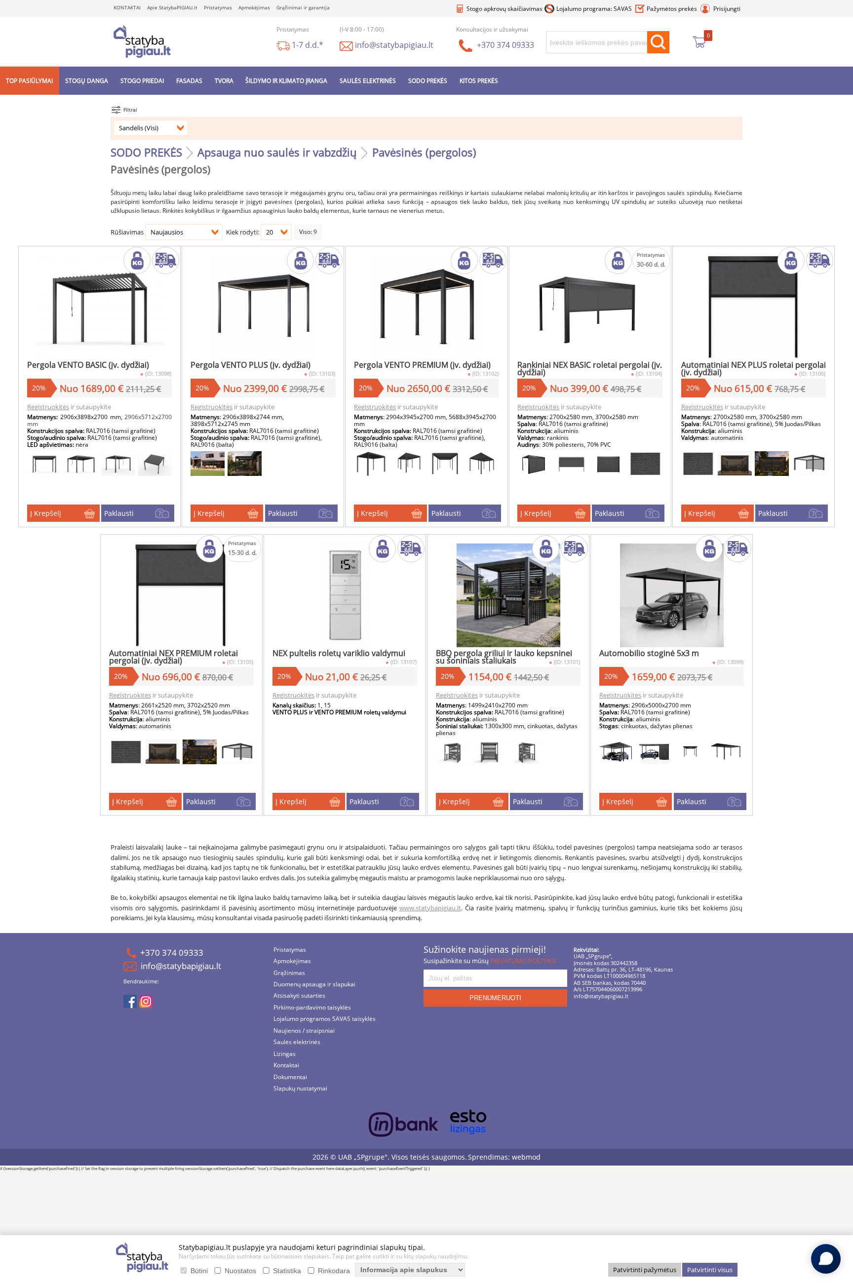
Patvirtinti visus (710, 1269)
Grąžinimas (289, 971)
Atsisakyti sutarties (299, 994)
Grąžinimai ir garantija (303, 7)
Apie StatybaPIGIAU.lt (172, 7)
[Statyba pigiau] (142, 40)
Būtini (199, 1271)
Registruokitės (48, 405)
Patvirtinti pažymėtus (644, 1269)
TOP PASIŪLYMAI (29, 79)
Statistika (287, 1271)
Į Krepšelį (45, 511)
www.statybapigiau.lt (430, 906)
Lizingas (284, 1052)
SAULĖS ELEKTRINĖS (368, 79)
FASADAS (189, 79)
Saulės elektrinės (296, 1041)
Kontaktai (286, 1064)
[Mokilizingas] (403, 1125)
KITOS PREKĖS (479, 79)
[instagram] (146, 1001)
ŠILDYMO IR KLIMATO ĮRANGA (286, 79)
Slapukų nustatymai (300, 1087)
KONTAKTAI (127, 7)
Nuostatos (240, 1271)
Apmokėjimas (254, 7)
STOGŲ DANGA (86, 79)
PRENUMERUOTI (495, 996)
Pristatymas (218, 7)
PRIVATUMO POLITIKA (523, 959)
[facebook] (130, 1001)
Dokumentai (290, 1075)
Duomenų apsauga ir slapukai (314, 983)
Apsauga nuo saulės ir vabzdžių (277, 150)
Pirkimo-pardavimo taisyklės (312, 1006)
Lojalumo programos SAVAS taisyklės (324, 1017)
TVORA (224, 79)
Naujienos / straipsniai (304, 1029)
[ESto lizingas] (468, 1120)
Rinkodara (334, 1271)
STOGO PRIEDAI (142, 79)
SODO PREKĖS (427, 79)
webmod (526, 1155)
